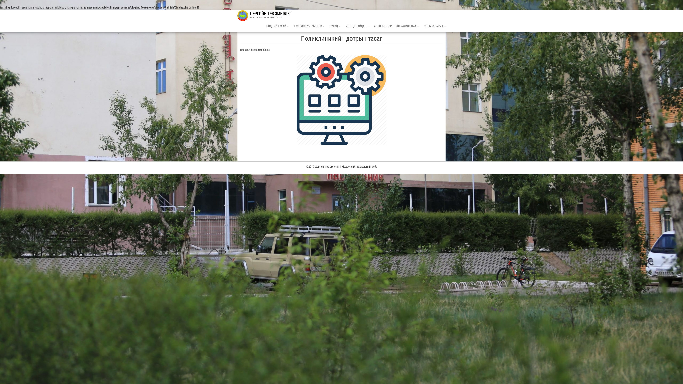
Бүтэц (334, 26)
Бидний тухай (276, 26)
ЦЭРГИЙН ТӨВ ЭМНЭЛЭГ (271, 13)
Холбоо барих (434, 26)
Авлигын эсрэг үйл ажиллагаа (395, 26)
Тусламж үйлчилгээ (308, 26)
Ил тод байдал (356, 26)
